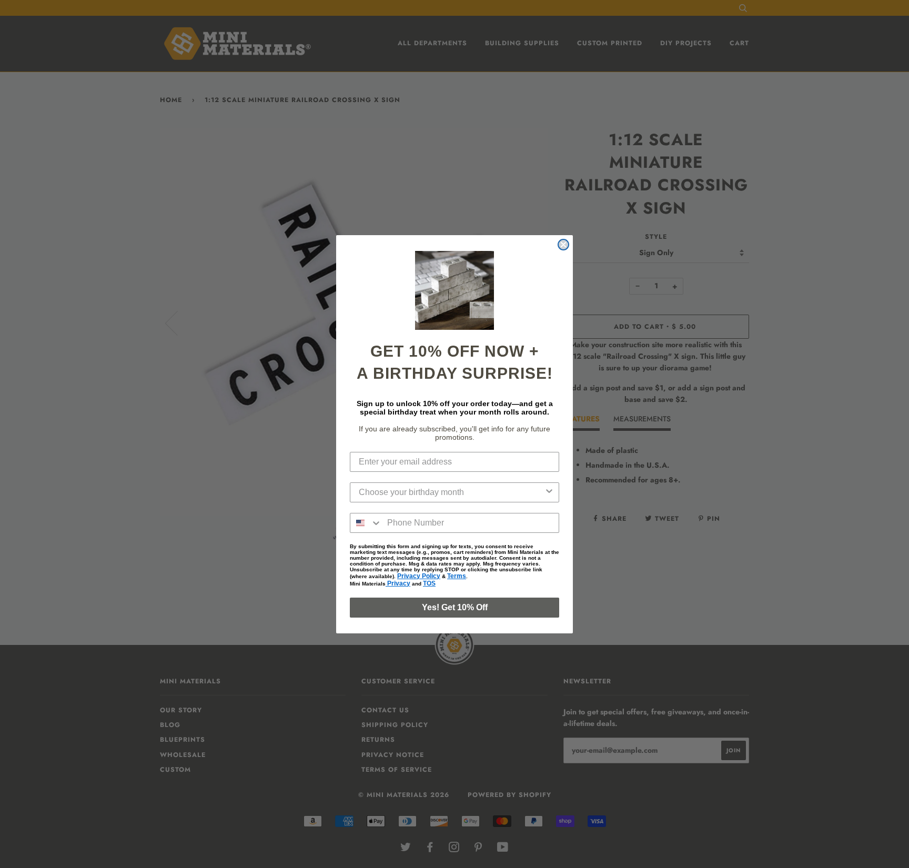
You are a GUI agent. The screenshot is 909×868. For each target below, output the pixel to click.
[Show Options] (549, 492)
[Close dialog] (563, 244)
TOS (429, 583)
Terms (456, 576)
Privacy (398, 583)
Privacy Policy (418, 576)
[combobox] (451, 492)
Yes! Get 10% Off (455, 607)
